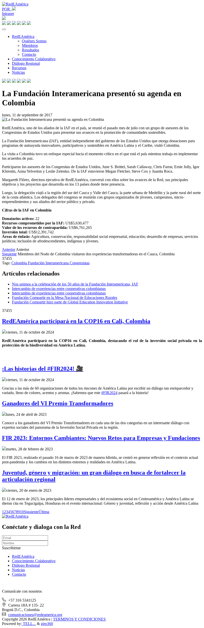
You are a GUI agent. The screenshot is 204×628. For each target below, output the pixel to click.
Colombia (19, 263)
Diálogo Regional (26, 63)
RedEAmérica (23, 36)
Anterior (8, 249)
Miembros (30, 45)
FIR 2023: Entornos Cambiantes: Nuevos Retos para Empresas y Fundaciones (101, 438)
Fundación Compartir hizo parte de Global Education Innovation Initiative (70, 302)
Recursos (19, 68)
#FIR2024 (109, 393)
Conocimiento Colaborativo (33, 59)
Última (44, 512)
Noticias (18, 72)
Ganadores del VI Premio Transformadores (57, 403)
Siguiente (9, 254)
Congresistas (80, 263)
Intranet (8, 13)
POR (7, 9)
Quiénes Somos (34, 41)
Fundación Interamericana (49, 263)
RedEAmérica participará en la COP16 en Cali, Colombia (76, 321)
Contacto (29, 54)
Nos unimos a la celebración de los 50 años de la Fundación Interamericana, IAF (75, 284)
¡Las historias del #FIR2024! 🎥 (42, 368)
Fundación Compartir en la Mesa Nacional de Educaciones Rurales (64, 297)
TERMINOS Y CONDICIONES (79, 619)
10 (22, 512)
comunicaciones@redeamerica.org (35, 615)
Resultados (30, 50)
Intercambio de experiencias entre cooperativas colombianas (59, 288)
